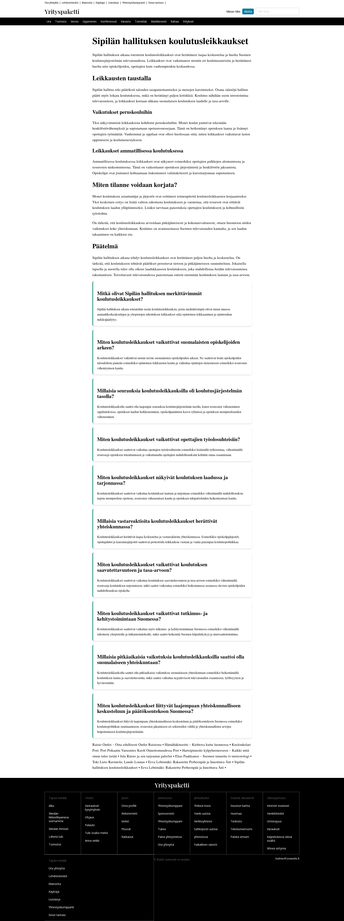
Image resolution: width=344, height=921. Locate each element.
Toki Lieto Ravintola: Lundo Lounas (118, 761)
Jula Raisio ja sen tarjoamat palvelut (146, 756)
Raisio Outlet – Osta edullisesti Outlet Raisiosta (126, 744)
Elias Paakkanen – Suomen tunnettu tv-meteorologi (212, 756)
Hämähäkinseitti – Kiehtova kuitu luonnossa (197, 744)
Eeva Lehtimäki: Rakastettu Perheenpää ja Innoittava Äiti (189, 761)
